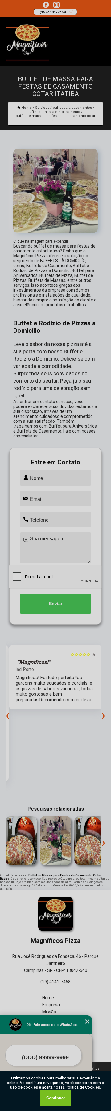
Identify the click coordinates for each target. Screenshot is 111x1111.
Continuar (55, 1098)
